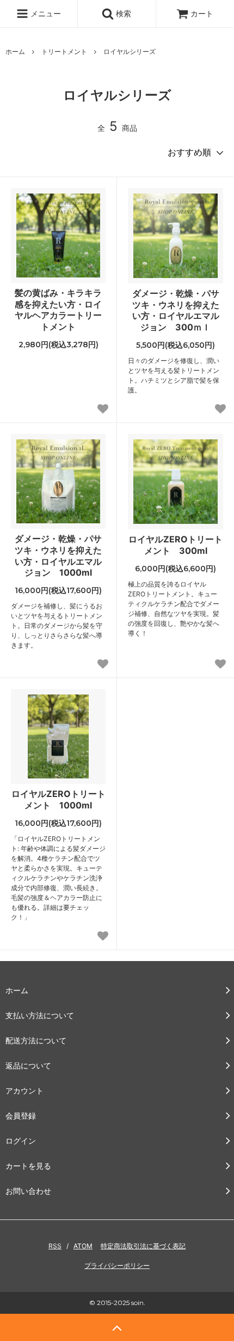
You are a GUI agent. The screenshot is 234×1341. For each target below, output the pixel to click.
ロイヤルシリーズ (129, 51)
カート (201, 13)
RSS (54, 1246)
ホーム (15, 51)
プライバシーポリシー (117, 1265)
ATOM (83, 1246)
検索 (122, 13)
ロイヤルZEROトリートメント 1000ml (58, 799)
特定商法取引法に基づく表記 (143, 1246)
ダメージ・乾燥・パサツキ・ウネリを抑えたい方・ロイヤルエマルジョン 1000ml (58, 555)
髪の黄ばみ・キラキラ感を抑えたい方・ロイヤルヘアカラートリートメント (58, 309)
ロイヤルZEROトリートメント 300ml (175, 545)
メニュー (44, 13)
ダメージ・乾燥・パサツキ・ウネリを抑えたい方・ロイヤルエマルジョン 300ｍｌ (175, 310)
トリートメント (64, 51)
